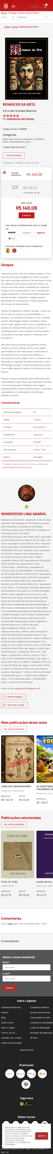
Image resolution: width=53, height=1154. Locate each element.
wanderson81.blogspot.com (27, 688)
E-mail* (6, 973)
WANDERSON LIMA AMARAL (20, 119)
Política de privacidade (11, 1043)
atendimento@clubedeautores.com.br (17, 467)
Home (7, 27)
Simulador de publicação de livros (41, 1035)
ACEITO (41, 1136)
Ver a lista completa (14, 729)
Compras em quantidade (41, 1022)
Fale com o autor (15, 705)
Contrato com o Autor (11, 1037)
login (10, 923)
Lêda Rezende (7, 886)
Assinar (9, 987)
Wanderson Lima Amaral (12, 790)
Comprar (26, 215)
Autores (4, 1012)
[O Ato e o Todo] (17, 854)
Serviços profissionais (40, 1012)
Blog (3, 1017)
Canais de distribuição (40, 1027)
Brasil (4, 12)
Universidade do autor (40, 1017)
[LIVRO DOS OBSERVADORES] (17, 759)
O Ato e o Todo (9, 881)
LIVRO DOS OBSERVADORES (16, 786)
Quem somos (7, 1022)
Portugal (12, 12)
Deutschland (32, 12)
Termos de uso (8, 1032)
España (21, 12)
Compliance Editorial (39, 1007)
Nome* (6, 962)
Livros (15, 27)
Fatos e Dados (8, 1027)
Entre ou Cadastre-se (37, 6)
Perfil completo (14, 696)
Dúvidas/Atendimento (11, 1007)
